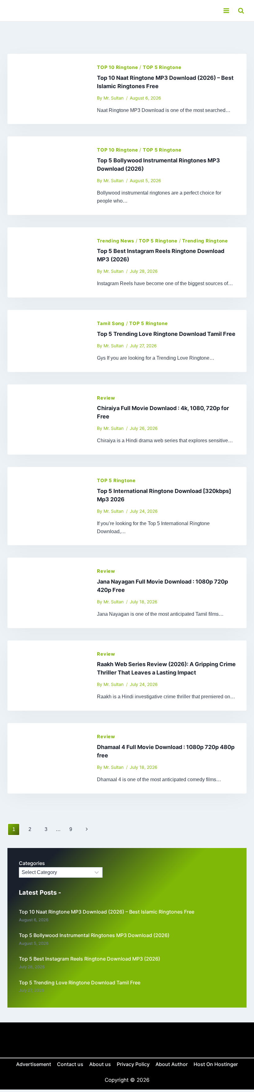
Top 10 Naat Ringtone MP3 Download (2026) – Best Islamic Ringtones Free (106, 912)
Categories (32, 863)
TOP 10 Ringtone (117, 67)
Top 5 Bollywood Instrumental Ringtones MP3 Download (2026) (94, 935)
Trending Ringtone (205, 241)
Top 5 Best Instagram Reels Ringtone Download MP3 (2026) (89, 959)
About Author (171, 1064)
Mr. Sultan (113, 98)
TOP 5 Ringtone (162, 67)
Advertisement (33, 1064)
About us (100, 1064)
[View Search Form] (241, 10)
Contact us (70, 1064)
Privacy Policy (133, 1064)
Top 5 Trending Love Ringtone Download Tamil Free (166, 334)
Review (106, 398)
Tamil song (111, 323)
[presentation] (47, 89)
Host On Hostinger (216, 1064)
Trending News (115, 241)
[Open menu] (226, 10)
